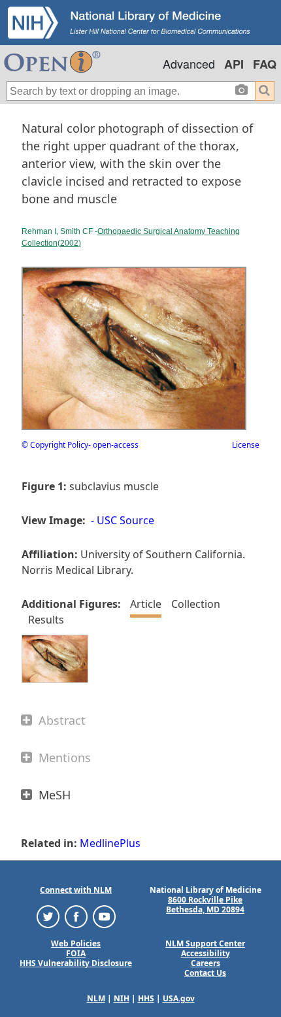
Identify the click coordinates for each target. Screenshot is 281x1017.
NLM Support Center (205, 943)
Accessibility (205, 953)
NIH (121, 998)
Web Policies (76, 943)
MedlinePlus (110, 843)
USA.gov (179, 998)
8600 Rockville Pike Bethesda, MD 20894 (205, 904)
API (234, 64)
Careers (205, 963)
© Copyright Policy (55, 444)
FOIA (76, 953)
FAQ (264, 64)
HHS (146, 998)
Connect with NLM (76, 889)
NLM (96, 998)
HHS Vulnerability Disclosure (76, 963)
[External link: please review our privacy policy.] (48, 915)
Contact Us (205, 972)
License (245, 444)
